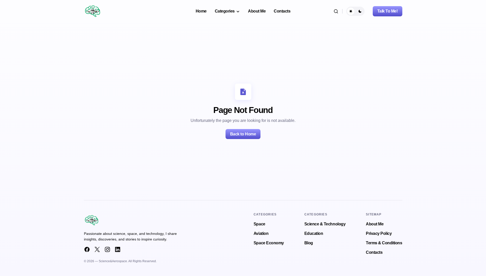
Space (259, 224)
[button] (336, 11)
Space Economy (269, 243)
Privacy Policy (379, 233)
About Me (374, 224)
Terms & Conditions (384, 243)
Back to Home (243, 134)
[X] (97, 249)
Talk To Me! (387, 11)
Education (313, 233)
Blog (308, 243)
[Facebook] (87, 249)
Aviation (261, 233)
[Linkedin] (118, 249)
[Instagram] (107, 249)
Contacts (374, 252)
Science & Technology (324, 224)
